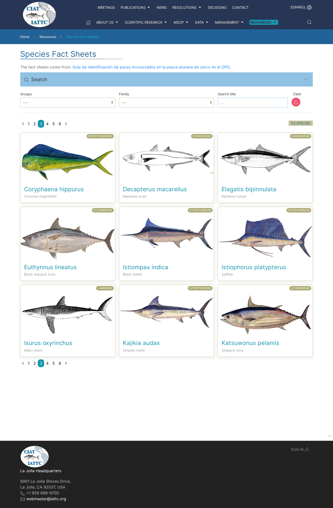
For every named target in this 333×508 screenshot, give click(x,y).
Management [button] (227, 22)
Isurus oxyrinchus (48, 342)
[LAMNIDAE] (67, 309)
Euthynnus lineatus (50, 267)
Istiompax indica (145, 267)
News (162, 7)
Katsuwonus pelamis (250, 342)
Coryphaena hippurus (54, 189)
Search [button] (39, 79)
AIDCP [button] (179, 22)
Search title (227, 94)
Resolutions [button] (184, 7)
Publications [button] (133, 7)
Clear (297, 94)
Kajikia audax (141, 342)
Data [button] (199, 22)
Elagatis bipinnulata (249, 189)
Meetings (106, 7)
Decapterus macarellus (155, 189)
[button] (309, 22)
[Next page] (66, 123)
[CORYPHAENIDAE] (67, 156)
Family (124, 94)
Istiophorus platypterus (254, 267)
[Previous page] (23, 123)
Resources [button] (260, 22)
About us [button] (105, 22)
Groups (26, 94)
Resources (47, 37)
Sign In (297, 449)
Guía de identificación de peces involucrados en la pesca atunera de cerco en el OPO (151, 67)
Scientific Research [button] (143, 22)
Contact (240, 7)
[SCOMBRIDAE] (67, 232)
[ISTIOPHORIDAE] (166, 229)
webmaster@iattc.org (46, 498)
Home (24, 37)
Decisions (217, 7)
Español (298, 7)
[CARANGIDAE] (166, 152)
